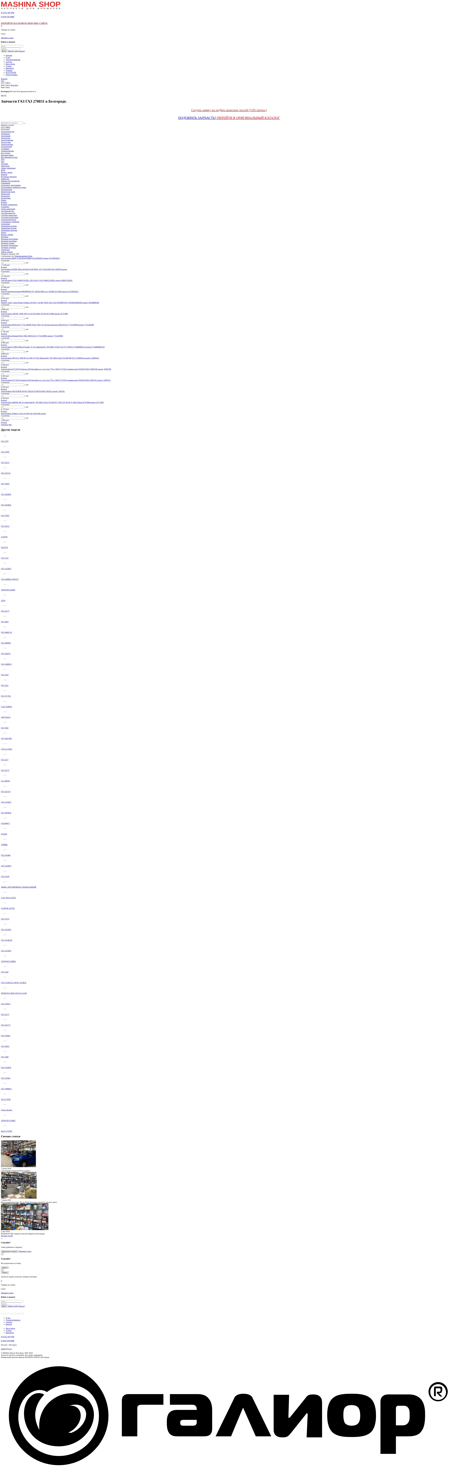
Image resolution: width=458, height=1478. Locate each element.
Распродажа (6, 198)
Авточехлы (5, 138)
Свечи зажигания (8, 209)
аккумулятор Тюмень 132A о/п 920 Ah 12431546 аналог (23, 414)
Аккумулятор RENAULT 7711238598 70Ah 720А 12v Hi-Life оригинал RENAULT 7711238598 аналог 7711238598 (47, 325)
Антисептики (6, 147)
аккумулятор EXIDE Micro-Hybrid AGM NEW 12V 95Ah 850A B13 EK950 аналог (34, 269)
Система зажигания (9, 215)
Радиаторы (5, 196)
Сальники (5, 207)
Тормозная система (8, 228)
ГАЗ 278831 (5, 127)
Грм (2, 162)
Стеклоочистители (8, 220)
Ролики (4, 202)
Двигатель (5, 166)
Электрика (5, 250)
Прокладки (5, 194)
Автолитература (7, 132)
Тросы (3, 232)
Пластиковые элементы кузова (13, 187)
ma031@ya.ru (6, 1349)
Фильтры (4, 237)
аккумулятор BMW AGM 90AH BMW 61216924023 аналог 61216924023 (30, 258)
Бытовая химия (7, 155)
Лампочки (5, 179)
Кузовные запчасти (9, 177)
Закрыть (5, 1267)
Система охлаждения (9, 217)
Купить (4, 267)
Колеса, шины (6, 172)
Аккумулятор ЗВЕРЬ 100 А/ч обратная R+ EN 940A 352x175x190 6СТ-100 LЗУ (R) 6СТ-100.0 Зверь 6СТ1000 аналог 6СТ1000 (52, 402)
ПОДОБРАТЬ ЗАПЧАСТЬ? (229, 118)
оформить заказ (7, 38)
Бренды (9, 1324)
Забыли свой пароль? (16, 51)
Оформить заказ (24, 1251)
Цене (30, 256)
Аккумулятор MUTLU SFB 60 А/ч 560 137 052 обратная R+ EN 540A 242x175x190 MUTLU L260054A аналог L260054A (50, 358)
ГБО (3, 159)
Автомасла (5, 134)
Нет (2, 95)
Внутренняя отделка (9, 157)
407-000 (7, 13)
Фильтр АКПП (7, 235)
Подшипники (6, 190)
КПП (3, 170)
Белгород (14, 85)
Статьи (8, 1331)
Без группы (5, 153)
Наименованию (21, 256)
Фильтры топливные (9, 245)
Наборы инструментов (10, 181)
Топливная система (9, 226)
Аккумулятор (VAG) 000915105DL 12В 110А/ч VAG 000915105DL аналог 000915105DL (37, 280)
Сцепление (5, 224)
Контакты (10, 1333)
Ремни (3, 200)
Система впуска (7, 211)
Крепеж (4, 175)
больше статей (7, 1236)
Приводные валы (8, 192)
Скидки (9, 1322)
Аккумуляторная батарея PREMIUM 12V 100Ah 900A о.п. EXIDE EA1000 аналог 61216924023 (39, 292)
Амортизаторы (7, 144)
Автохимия (5, 136)
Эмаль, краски (7, 252)
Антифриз (5, 149)
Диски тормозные (8, 168)
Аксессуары (6, 142)
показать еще (6, 425)
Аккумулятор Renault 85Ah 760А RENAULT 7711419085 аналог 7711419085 (32, 336)
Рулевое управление (9, 205)
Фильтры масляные (9, 241)
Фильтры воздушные (9, 239)
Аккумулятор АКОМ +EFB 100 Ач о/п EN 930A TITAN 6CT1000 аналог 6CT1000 (34, 314)
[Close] (2, 1238)
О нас (8, 1318)
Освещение (5, 183)
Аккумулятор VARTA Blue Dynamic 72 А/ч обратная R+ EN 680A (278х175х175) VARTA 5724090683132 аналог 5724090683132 (53, 347)
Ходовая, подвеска (8, 248)
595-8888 (7, 17)
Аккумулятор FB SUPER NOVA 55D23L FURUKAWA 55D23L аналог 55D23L (33, 391)
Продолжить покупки (9, 1251)
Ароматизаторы (7, 151)
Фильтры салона (7, 243)
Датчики (4, 164)
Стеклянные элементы (10, 222)
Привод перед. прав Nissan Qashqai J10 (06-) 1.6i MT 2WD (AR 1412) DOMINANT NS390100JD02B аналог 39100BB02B (50, 303)
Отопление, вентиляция (11, 185)
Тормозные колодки (9, 230)
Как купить (10, 1328)
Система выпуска (8, 213)
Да (5, 95)
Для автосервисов (13, 1320)
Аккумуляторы (7, 140)
